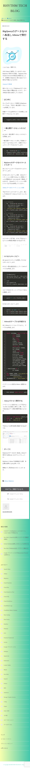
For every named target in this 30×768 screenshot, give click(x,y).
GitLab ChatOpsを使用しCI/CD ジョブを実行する (16, 543)
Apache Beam (7, 569)
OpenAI (6, 679)
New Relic (6, 674)
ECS (5, 633)
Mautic (5, 669)
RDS (5, 688)
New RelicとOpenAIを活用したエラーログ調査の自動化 (16, 538)
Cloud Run (6, 587)
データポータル (8, 724)
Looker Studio (7, 665)
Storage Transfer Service (10, 697)
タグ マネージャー (9, 720)
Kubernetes (6, 660)
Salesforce (6, 692)
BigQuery (11, 481)
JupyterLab (6, 656)
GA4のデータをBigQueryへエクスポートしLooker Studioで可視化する (15, 531)
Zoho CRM (6, 711)
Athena (6, 481)
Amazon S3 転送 (7, 84)
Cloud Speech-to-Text (9, 592)
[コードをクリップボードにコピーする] (25, 120)
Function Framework (9, 637)
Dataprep (6, 628)
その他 (5, 715)
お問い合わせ (4, 748)
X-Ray (5, 701)
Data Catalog (7, 615)
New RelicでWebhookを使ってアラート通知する (16, 548)
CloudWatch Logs (8, 605)
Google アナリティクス (10, 647)
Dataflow (6, 624)
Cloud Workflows (8, 601)
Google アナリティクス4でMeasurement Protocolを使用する (16, 553)
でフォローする (16, 494)
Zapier (5, 706)
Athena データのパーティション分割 (13, 187)
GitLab (5, 642)
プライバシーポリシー (6, 743)
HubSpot (6, 651)
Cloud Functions (8, 583)
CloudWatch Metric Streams (10, 610)
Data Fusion (7, 619)
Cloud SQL (6, 596)
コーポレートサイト (6, 739)
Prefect (5, 683)
